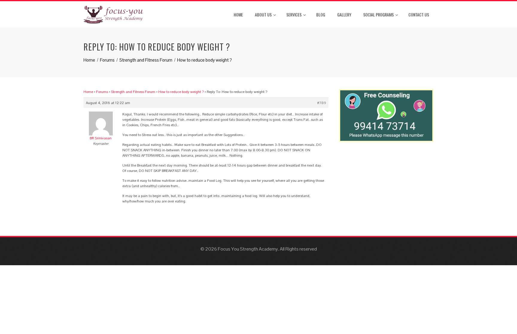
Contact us (418, 14)
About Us (263, 14)
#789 (321, 102)
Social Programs (378, 14)
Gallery (344, 14)
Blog (320, 14)
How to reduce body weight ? (181, 91)
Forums (102, 91)
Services (294, 14)
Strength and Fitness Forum (133, 91)
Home (238, 14)
